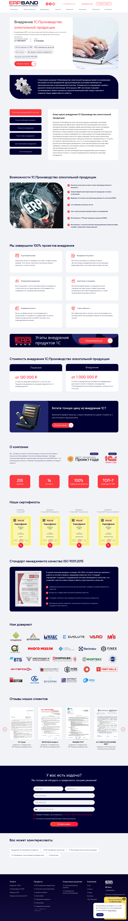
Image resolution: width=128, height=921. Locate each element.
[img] (64, 340)
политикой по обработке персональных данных (77, 814)
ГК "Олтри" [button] (22, 742)
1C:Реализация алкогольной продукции (83, 850)
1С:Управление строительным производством (28, 855)
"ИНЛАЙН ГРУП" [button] (78, 742)
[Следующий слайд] (123, 729)
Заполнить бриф (60, 425)
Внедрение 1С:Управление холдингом (25, 850)
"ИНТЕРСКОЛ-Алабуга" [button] (50, 742)
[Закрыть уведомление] (124, 904)
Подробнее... (112, 910)
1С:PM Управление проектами (53, 850)
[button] (104, 3)
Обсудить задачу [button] (22, 64)
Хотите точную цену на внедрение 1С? (79, 408)
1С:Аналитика (53, 855)
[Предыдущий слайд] (5, 729)
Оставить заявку (64, 824)
